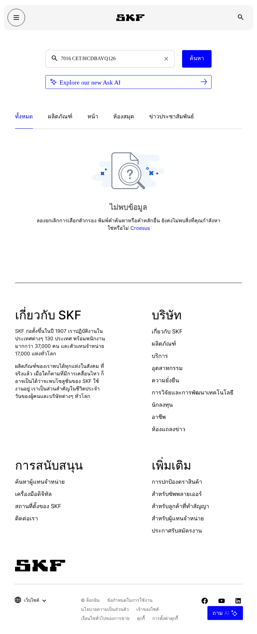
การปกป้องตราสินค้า (177, 481)
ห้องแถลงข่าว (168, 429)
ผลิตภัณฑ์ (164, 343)
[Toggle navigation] (16, 17)
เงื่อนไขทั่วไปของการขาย (105, 618)
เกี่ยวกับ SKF (167, 331)
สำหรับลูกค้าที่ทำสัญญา (180, 506)
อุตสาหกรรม (167, 368)
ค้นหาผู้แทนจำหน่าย (40, 481)
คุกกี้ (141, 618)
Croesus (140, 228)
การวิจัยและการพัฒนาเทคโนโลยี (192, 392)
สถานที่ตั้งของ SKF (38, 506)
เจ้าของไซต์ (147, 609)
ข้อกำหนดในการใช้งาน (130, 600)
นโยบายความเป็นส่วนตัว (105, 609)
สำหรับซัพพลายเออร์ (177, 494)
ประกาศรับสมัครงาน (177, 530)
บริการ (160, 356)
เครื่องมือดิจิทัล (33, 494)
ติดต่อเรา (26, 518)
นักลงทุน (162, 404)
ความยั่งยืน (165, 380)
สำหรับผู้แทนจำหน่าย (178, 518)
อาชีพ (159, 417)
